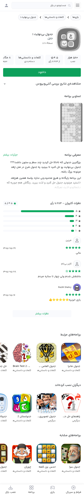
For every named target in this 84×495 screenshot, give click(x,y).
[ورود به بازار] (6, 5)
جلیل (50, 38)
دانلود (42, 72)
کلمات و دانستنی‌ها (54, 17)
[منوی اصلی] (77, 5)
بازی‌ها (75, 17)
